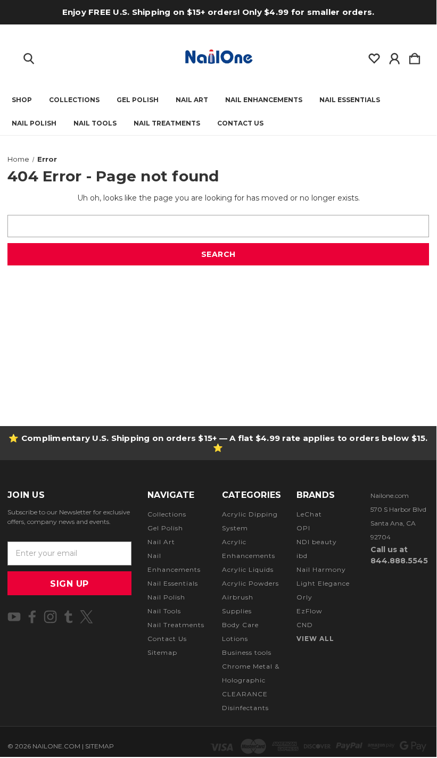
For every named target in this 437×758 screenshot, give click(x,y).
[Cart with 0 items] (415, 56)
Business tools (246, 652)
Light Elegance (323, 583)
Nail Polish (34, 123)
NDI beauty (316, 542)
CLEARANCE (245, 694)
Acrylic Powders (250, 583)
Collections (74, 100)
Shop (22, 100)
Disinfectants (245, 708)
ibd (302, 556)
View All (315, 639)
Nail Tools (95, 123)
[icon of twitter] (86, 616)
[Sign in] (394, 56)
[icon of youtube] (14, 616)
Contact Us (240, 123)
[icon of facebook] (32, 616)
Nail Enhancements (263, 100)
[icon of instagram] (50, 616)
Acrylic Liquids (248, 569)
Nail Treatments (167, 123)
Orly (304, 597)
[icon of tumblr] (68, 616)
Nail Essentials (349, 100)
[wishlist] (374, 56)
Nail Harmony (321, 569)
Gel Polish (138, 100)
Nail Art (192, 100)
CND (304, 625)
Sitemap (162, 652)
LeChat (309, 514)
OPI (303, 528)
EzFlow (309, 611)
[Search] (29, 56)
